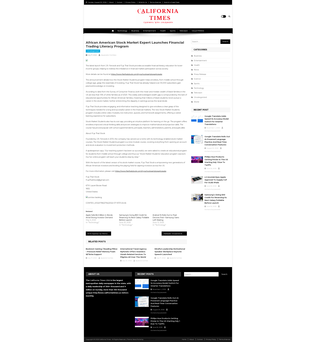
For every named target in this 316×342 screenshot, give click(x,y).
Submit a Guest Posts (171, 2)
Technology (122, 31)
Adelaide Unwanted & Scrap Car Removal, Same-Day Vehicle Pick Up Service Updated (175, 234)
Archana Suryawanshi (212, 131)
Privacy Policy (130, 2)
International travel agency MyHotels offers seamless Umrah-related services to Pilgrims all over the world (133, 253)
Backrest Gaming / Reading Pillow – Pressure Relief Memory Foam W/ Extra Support (101, 251)
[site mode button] (223, 16)
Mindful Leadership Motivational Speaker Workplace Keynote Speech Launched (170, 251)
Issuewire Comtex (108, 55)
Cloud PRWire (198, 31)
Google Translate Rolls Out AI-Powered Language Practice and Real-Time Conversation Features (217, 140)
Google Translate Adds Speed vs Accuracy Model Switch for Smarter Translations (217, 120)
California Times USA (100, 280)
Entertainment (149, 31)
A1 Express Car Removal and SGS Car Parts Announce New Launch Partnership (100, 234)
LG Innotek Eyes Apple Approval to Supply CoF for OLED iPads (216, 180)
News (196, 70)
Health (163, 31)
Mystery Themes (149, 339)
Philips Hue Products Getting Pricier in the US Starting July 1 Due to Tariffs (216, 161)
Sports (172, 31)
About (111, 2)
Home (184, 339)
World (196, 102)
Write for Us (142, 2)
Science (197, 79)
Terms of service (155, 2)
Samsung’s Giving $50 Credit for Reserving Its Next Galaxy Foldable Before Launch (134, 217)
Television (183, 31)
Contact (119, 2)
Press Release (200, 74)
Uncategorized (93, 51)
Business (135, 31)
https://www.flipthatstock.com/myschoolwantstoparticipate (136, 74)
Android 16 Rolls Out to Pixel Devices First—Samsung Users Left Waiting (166, 217)
